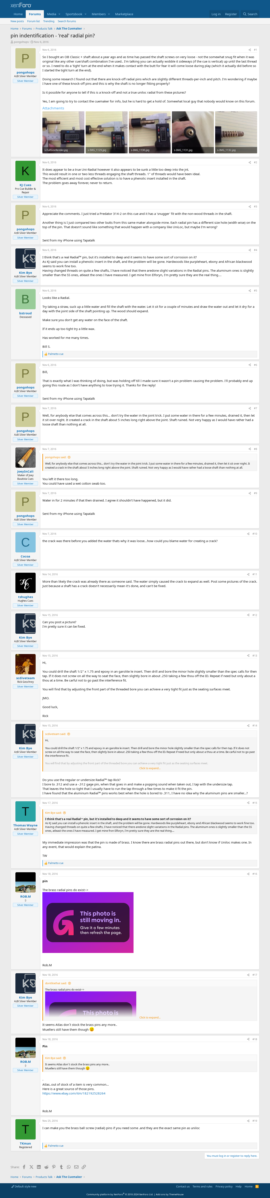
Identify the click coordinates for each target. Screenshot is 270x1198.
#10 (254, 534)
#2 (255, 162)
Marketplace (124, 14)
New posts (17, 21)
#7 (255, 408)
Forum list (33, 21)
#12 (254, 615)
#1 (255, 50)
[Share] (249, 50)
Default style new (25, 1186)
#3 (255, 206)
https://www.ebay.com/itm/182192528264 (73, 1093)
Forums (35, 14)
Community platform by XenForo (119, 1194)
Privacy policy (224, 1186)
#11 (254, 574)
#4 (255, 250)
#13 (254, 655)
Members (99, 14)
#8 (255, 449)
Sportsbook (74, 14)
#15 (254, 803)
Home (18, 14)
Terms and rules (202, 1186)
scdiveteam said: (55, 734)
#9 (255, 493)
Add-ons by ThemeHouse (170, 1194)
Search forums (67, 21)
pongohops (21, 42)
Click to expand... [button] (150, 768)
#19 (254, 1121)
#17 (254, 975)
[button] (59, 14)
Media (51, 14)
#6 (255, 365)
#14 (254, 725)
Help (239, 1186)
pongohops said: (55, 457)
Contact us (183, 1186)
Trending (48, 21)
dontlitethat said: (56, 983)
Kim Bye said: (53, 813)
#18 (254, 1039)
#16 (254, 874)
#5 (255, 290)
